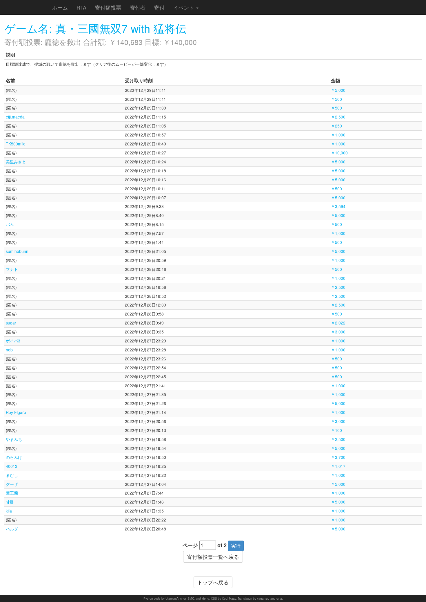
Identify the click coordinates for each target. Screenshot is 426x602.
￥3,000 (338, 332)
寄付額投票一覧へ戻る (213, 556)
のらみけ (14, 457)
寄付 (159, 7)
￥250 (336, 126)
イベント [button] (184, 7)
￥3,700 (338, 457)
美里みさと (16, 162)
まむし (12, 475)
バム (10, 224)
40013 (11, 466)
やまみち (14, 439)
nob (9, 350)
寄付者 (137, 7)
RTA (81, 7)
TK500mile (16, 144)
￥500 (336, 99)
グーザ (12, 484)
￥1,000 (338, 135)
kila (9, 511)
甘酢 (10, 502)
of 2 (222, 545)
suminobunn (17, 251)
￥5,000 (338, 90)
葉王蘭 (12, 493)
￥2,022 (338, 323)
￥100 (336, 430)
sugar (11, 323)
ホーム (60, 7)
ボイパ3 (13, 341)
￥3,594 (338, 206)
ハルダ (12, 529)
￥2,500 (338, 117)
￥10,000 (339, 153)
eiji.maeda (15, 117)
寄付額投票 (108, 7)
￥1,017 (338, 466)
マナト (12, 269)
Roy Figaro (16, 412)
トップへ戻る (213, 582)
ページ (190, 545)
